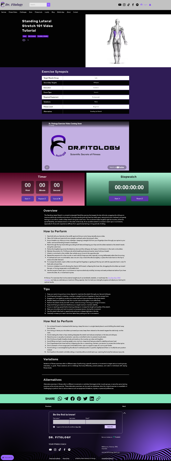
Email (87, 418)
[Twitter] (85, 398)
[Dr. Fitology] (2, 4)
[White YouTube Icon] (50, 449)
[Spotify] (137, 4)
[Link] (98, 398)
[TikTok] (128, 4)
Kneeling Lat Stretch (96, 111)
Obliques (96, 82)
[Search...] (48, 5)
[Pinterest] (79, 398)
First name (56, 418)
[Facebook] (133, 4)
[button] (150, 4)
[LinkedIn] (91, 398)
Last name (72, 418)
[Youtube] (120, 4)
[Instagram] (124, 4)
